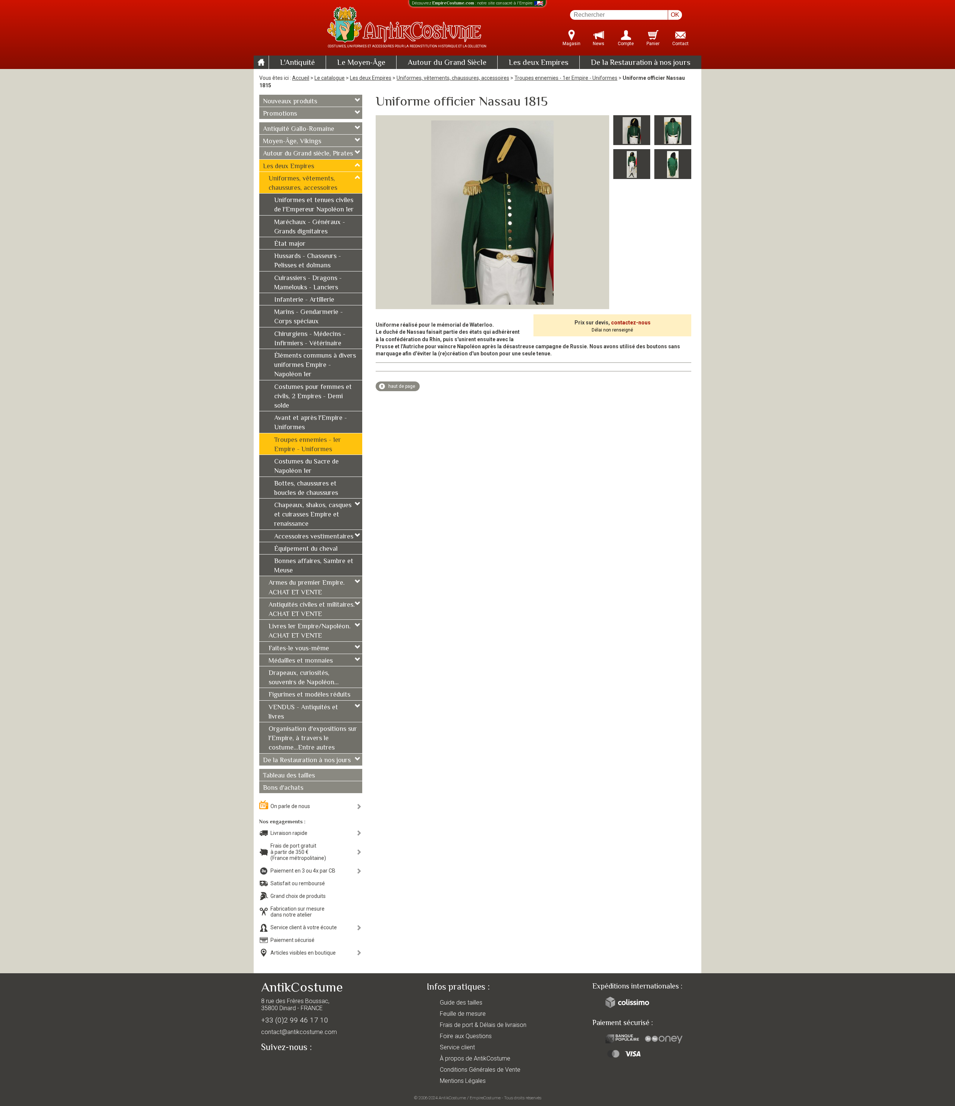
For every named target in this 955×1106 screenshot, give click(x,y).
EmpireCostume (485, 1097)
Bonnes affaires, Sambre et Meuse (313, 566)
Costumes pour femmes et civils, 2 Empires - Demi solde (313, 396)
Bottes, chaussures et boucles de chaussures (306, 489)
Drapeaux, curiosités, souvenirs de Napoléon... (304, 678)
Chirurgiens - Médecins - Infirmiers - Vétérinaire (309, 339)
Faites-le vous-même (299, 649)
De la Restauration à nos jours (641, 63)
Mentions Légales (463, 1080)
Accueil (300, 78)
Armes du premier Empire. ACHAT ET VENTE (307, 588)
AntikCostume (452, 1097)
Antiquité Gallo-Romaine (298, 129)
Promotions (280, 114)
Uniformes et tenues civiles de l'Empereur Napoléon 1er (314, 205)
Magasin (571, 43)
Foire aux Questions (466, 1036)
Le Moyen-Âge (361, 63)
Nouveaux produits (290, 102)
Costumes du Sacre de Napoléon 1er (306, 467)
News (598, 43)
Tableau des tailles (289, 776)
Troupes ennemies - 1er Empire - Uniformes (565, 78)
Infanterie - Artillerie (304, 300)
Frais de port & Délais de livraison (483, 1024)
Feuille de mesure (463, 1013)
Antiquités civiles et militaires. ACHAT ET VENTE (312, 610)
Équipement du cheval (306, 549)
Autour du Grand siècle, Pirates (308, 154)
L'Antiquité (297, 63)
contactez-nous (631, 323)
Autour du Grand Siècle (447, 63)
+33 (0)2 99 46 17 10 (294, 1020)
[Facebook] (279, 1064)
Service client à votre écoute (303, 927)
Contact (680, 43)
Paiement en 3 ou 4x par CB (302, 871)
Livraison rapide (288, 833)
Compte (626, 43)
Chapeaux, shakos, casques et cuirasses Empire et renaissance (312, 515)
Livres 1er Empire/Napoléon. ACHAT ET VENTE (310, 631)
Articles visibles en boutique (303, 953)
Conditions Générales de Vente (480, 1069)
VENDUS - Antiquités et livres (303, 712)
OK (675, 15)
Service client (457, 1047)
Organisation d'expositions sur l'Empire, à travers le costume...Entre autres (313, 738)
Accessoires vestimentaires (313, 537)
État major (290, 244)
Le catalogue (329, 78)
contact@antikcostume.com (299, 1032)
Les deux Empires (539, 63)
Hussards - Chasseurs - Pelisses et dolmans (307, 261)
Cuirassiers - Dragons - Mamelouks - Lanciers (308, 283)
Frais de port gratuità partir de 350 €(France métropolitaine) (298, 852)
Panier (653, 43)
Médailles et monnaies (301, 661)
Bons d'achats (283, 788)
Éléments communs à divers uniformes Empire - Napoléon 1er (315, 365)
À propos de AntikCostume (475, 1058)
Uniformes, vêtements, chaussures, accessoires (453, 78)
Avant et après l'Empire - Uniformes (310, 423)
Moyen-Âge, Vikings (292, 141)
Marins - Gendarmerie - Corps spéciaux (308, 317)
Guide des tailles (461, 1002)
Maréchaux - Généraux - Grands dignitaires (309, 227)
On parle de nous (290, 806)
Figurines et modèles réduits (309, 695)
